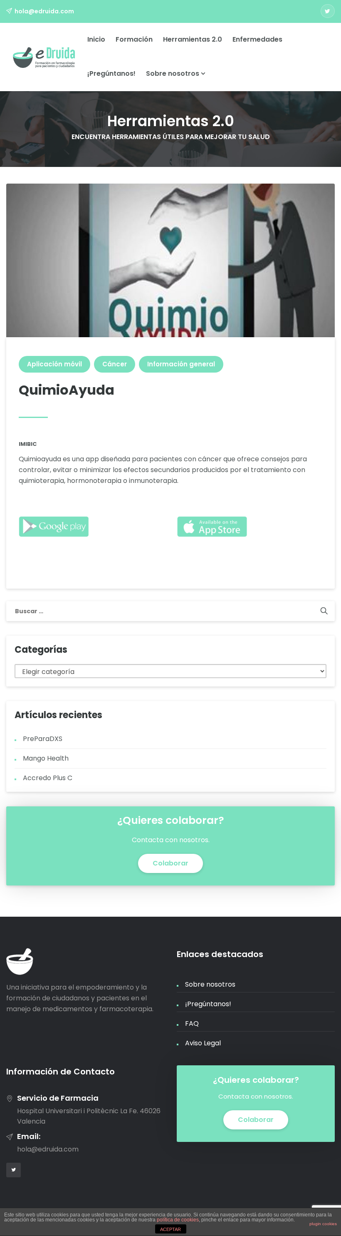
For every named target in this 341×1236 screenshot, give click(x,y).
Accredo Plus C (47, 778)
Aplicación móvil (54, 364)
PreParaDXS (42, 739)
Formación (134, 39)
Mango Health (46, 758)
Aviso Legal (203, 1043)
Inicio (96, 39)
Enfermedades (257, 39)
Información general (181, 364)
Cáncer (114, 364)
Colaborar (170, 863)
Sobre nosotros (173, 73)
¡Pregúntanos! (111, 73)
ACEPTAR (170, 1229)
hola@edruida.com (44, 11)
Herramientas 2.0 (192, 39)
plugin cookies (323, 1223)
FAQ (192, 1023)
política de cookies (178, 1220)
